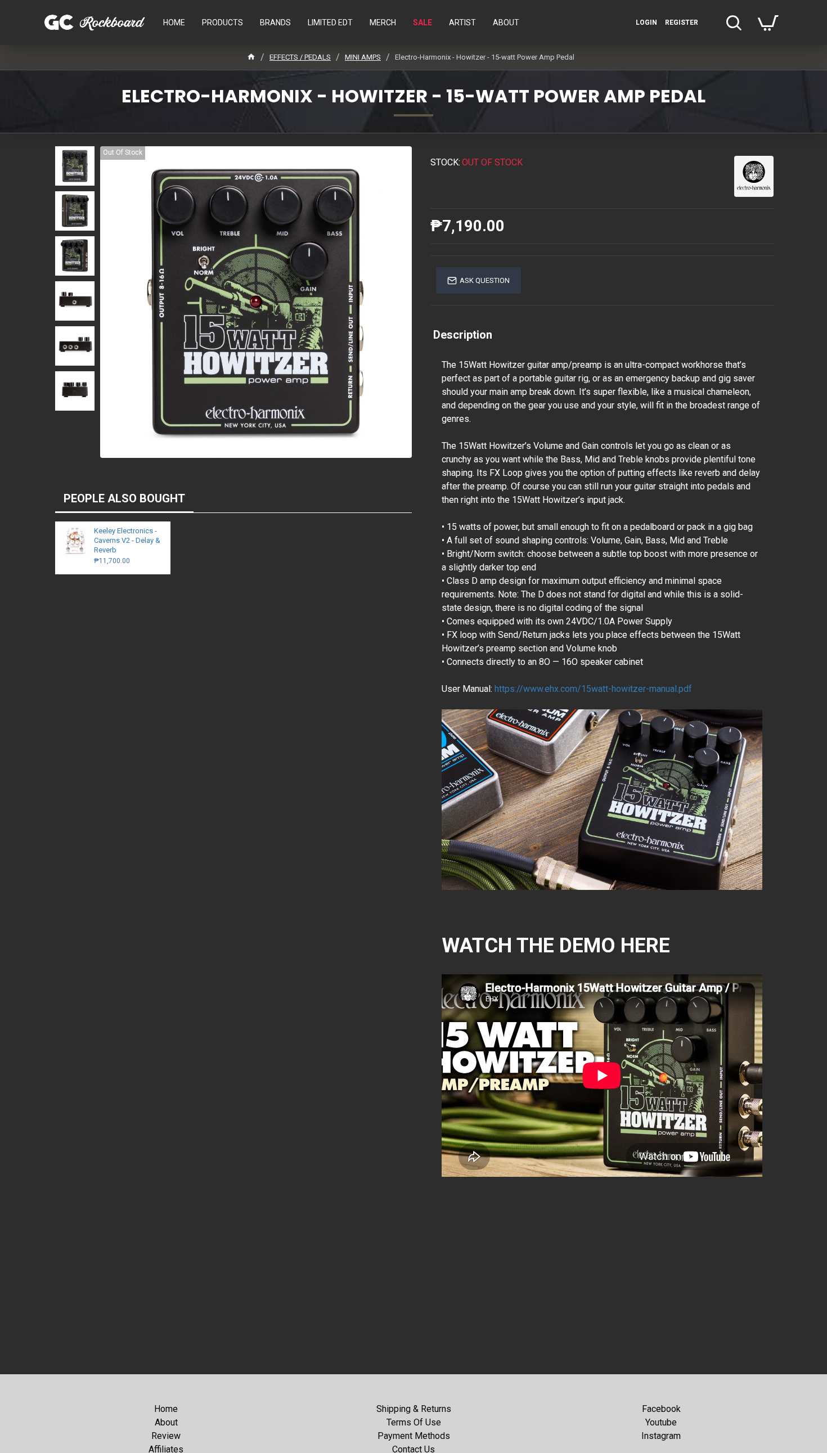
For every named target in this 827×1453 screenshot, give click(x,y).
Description (462, 334)
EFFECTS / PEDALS (300, 57)
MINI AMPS (363, 57)
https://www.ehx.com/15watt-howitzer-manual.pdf (593, 688)
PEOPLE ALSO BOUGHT (124, 498)
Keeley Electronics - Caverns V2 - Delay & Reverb (127, 540)
